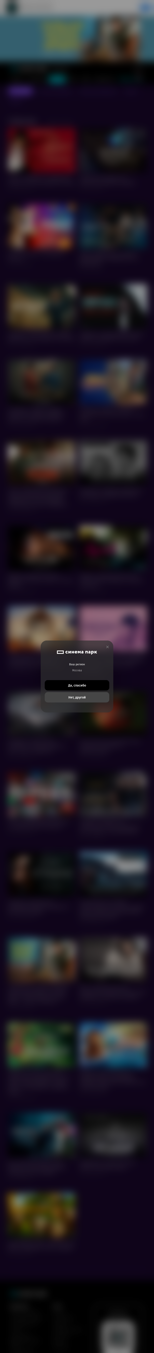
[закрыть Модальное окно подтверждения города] (107, 647)
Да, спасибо (77, 685)
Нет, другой (77, 697)
